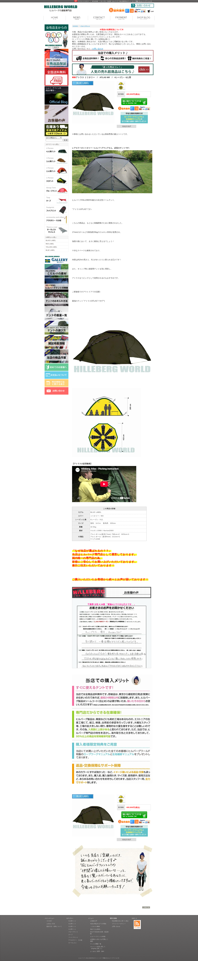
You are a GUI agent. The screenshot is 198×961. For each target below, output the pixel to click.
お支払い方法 (51, 924)
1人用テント (72, 929)
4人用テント (72, 921)
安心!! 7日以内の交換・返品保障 (99, 933)
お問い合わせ (97, 49)
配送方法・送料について (54, 926)
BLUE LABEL (50, 250)
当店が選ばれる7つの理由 (98, 924)
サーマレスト (72, 943)
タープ (70, 934)
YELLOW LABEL (51, 247)
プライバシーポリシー (119, 924)
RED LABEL (50, 244)
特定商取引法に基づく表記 (120, 921)
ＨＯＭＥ (75, 26)
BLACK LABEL (51, 240)
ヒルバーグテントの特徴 (97, 936)
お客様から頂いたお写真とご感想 (99, 940)
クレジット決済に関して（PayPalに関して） (97, 947)
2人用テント (72, 926)
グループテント (85, 26)
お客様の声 (93, 921)
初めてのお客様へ (95, 929)
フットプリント (73, 937)
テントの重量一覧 (95, 944)
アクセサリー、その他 (75, 940)
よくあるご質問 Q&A (97, 951)
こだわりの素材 (95, 926)
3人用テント (72, 924)
